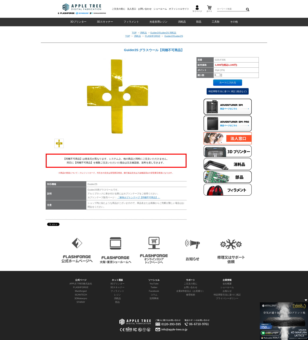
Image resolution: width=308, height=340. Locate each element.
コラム (154, 294)
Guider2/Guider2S (173, 36)
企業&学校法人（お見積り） (190, 291)
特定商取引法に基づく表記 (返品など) (228, 91)
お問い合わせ (145, 9)
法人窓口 (131, 9)
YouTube (154, 283)
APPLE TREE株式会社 (80, 283)
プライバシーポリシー (227, 298)
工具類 (215, 21)
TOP (134, 32)
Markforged (81, 291)
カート (209, 11)
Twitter (154, 287)
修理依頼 (190, 294)
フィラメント (131, 21)
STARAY (81, 302)
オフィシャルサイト (179, 9)
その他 (234, 21)
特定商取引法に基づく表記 (227, 294)
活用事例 (154, 298)
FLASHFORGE (152, 36)
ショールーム (160, 9)
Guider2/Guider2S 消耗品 (163, 32)
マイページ (197, 11)
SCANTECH (81, 294)
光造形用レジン (158, 21)
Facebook (154, 291)
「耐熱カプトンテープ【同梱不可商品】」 (138, 197)
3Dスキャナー (105, 21)
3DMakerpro (80, 298)
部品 (198, 21)
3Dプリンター (78, 21)
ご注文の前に (118, 9)
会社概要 (227, 283)
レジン (117, 294)
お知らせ (227, 291)
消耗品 (182, 21)
